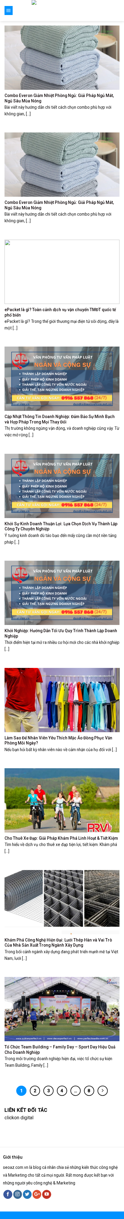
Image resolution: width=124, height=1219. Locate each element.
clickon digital (19, 1117)
